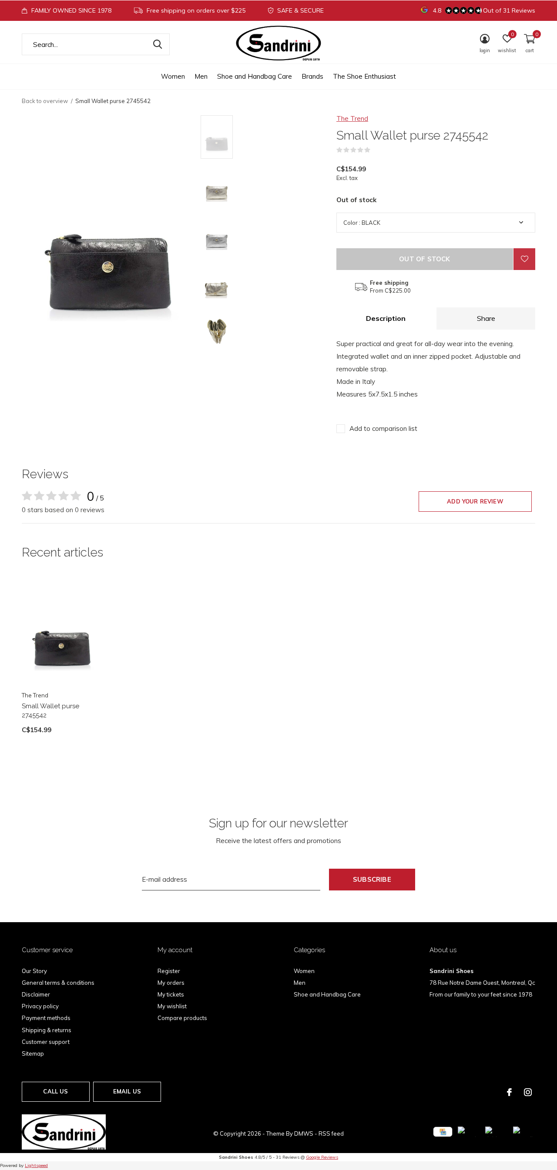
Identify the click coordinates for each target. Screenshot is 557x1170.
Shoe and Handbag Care (254, 76)
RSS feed (331, 1133)
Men (201, 76)
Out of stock (424, 259)
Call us (55, 1091)
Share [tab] (486, 318)
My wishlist (172, 1006)
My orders (171, 982)
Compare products (182, 1017)
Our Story (34, 970)
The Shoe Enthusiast (364, 76)
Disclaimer (36, 994)
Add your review (475, 501)
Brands (312, 76)
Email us (127, 1091)
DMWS (303, 1133)
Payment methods (46, 1017)
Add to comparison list (383, 428)
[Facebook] (509, 1092)
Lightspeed (36, 1165)
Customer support (46, 1041)
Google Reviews (322, 1157)
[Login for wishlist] (524, 259)
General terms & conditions (58, 982)
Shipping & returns (46, 1030)
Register (169, 970)
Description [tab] (386, 318)
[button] (263, 137)
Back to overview (45, 100)
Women (173, 76)
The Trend (352, 118)
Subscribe (372, 879)
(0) (375, 150)
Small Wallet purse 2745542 (50, 710)
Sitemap (33, 1053)
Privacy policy (40, 1006)
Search (157, 44)
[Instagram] (528, 1092)
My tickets (171, 994)
